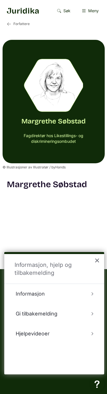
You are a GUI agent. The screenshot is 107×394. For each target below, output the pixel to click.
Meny (93, 10)
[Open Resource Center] (97, 384)
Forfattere (21, 24)
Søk (66, 10)
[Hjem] (23, 11)
